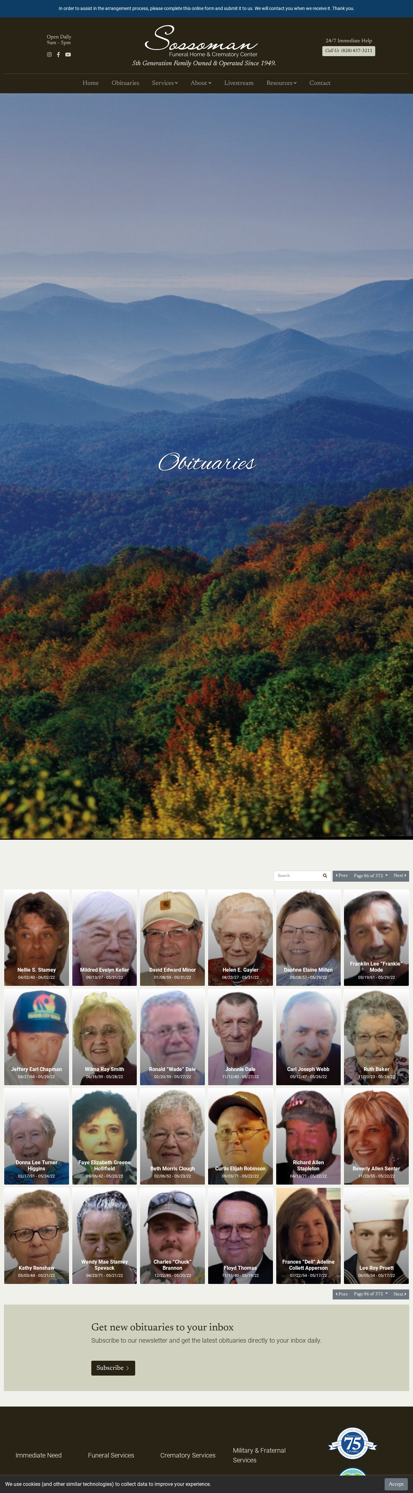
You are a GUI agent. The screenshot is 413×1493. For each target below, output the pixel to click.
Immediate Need (38, 1455)
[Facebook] (58, 55)
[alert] (206, 8)
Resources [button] (280, 83)
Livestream (239, 83)
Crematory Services (188, 1455)
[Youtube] (68, 55)
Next (399, 875)
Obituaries (125, 83)
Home (91, 83)
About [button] (199, 83)
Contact (320, 83)
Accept (396, 1484)
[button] (325, 876)
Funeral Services (111, 1455)
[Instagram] (49, 55)
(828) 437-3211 (348, 51)
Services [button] (163, 83)
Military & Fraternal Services (259, 1455)
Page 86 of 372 (369, 876)
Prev (342, 875)
